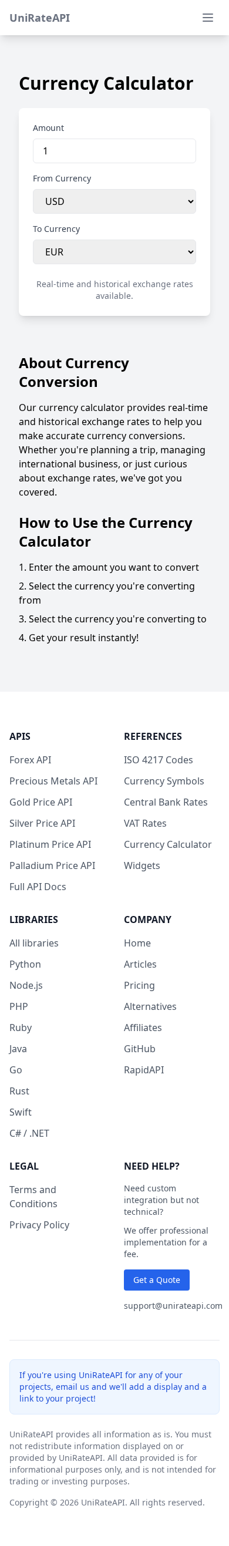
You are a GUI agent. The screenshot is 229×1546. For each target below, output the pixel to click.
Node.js (26, 985)
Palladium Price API (52, 865)
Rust (19, 1090)
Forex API (30, 759)
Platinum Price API (50, 844)
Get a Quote (156, 1279)
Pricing (139, 985)
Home (137, 943)
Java (18, 1048)
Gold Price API (40, 802)
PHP (18, 1006)
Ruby (20, 1027)
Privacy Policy (39, 1224)
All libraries (34, 943)
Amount (48, 127)
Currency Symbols (164, 780)
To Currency (56, 228)
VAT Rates (145, 823)
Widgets (142, 865)
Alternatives (150, 1006)
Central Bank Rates (166, 802)
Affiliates (143, 1027)
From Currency (62, 178)
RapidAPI (144, 1069)
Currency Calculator (168, 844)
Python (25, 964)
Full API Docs (37, 886)
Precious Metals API (53, 780)
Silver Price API (42, 823)
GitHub (140, 1048)
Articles (140, 964)
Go (15, 1069)
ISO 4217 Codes (158, 759)
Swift (20, 1112)
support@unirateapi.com (173, 1305)
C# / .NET (29, 1133)
